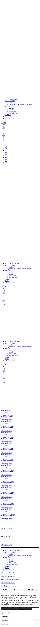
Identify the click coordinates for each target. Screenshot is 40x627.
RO (3, 136)
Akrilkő (11, 554)
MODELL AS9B (7, 504)
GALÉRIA (8, 557)
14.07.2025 (4, 423)
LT (3, 133)
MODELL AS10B (8, 515)
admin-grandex (7, 432)
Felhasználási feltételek (8, 583)
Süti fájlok (4, 586)
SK (3, 138)
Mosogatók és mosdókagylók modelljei (21, 555)
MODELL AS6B (7, 471)
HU (4, 122)
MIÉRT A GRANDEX (12, 550)
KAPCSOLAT (9, 569)
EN (3, 129)
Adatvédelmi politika (7, 576)
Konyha (11, 559)
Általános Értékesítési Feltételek (10, 579)
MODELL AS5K (7, 460)
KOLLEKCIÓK (10, 552)
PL (3, 135)
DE (3, 126)
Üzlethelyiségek (13, 564)
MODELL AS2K (7, 427)
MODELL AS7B (7, 482)
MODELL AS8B (7, 493)
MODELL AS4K (7, 449)
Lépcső (11, 561)
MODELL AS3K (7, 438)
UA (3, 140)
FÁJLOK (8, 566)
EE (3, 128)
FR (3, 131)
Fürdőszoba (12, 562)
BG (3, 124)
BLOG (7, 568)
